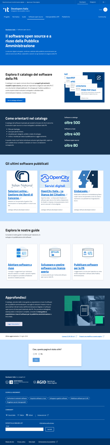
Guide (24, 17)
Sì (36, 354)
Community (102, 17)
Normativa (15, 17)
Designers (94, 2)
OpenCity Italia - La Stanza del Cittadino (54, 193)
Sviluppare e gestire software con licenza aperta (53, 268)
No (42, 354)
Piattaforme (66, 17)
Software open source (36, 17)
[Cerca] (105, 10)
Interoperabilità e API (52, 17)
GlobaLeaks (82, 191)
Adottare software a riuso (20, 266)
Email (7, 426)
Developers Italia (10, 30)
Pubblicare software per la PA (86, 266)
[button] (104, 2)
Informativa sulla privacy (47, 423)
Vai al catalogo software (16, 100)
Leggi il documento (15, 324)
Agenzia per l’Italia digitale (33, 2)
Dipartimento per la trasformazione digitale (13, 2)
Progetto (7, 17)
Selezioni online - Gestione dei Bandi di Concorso (20, 194)
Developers (83, 2)
